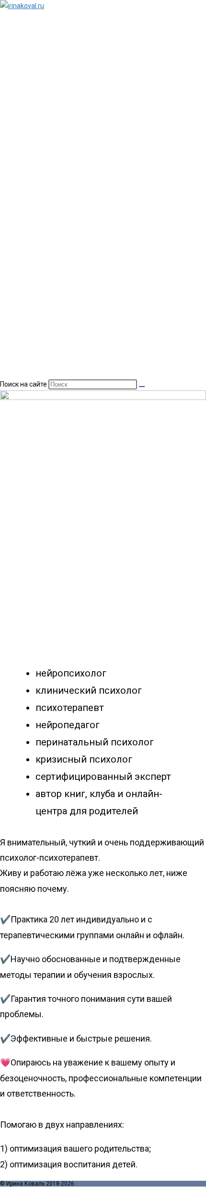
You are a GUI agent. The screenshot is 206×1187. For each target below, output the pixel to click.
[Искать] (141, 387)
